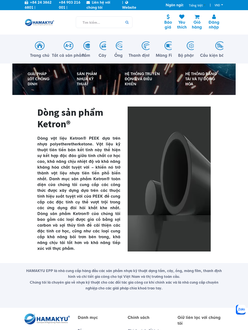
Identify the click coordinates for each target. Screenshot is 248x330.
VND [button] (217, 5)
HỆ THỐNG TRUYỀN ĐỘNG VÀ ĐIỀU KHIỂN (142, 79)
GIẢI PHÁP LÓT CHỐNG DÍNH (38, 79)
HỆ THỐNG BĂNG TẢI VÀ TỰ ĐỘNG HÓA (201, 79)
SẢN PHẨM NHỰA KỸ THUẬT (87, 79)
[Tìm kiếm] (127, 22)
